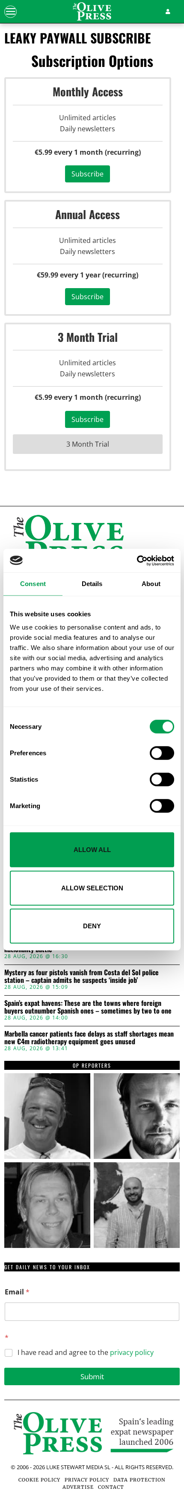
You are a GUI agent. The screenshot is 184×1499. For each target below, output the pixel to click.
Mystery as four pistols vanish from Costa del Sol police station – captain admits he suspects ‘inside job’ (81, 976)
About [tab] (151, 583)
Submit (92, 1376)
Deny (92, 926)
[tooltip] (47, 1116)
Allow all (92, 849)
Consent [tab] (33, 583)
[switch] (162, 753)
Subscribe (87, 174)
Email (17, 1292)
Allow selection (92, 887)
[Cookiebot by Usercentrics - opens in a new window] (136, 560)
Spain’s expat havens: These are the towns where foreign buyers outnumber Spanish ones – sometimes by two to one (88, 1006)
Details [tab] (92, 583)
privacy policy (132, 1352)
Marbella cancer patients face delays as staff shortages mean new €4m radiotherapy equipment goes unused (89, 1037)
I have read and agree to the (86, 1352)
